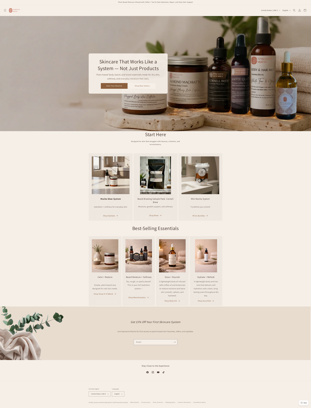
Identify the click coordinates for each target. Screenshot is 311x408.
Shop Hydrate (109, 215)
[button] (5, 10)
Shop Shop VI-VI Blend (103, 294)
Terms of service (158, 402)
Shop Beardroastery (137, 297)
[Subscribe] (174, 342)
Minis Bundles (199, 215)
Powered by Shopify (122, 402)
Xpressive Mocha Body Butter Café (104, 402)
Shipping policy (170, 402)
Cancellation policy (199, 402)
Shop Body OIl (170, 301)
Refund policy (134, 402)
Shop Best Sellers (142, 86)
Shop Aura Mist (204, 301)
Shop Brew (153, 215)
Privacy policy (145, 402)
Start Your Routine (114, 86)
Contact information (184, 402)
